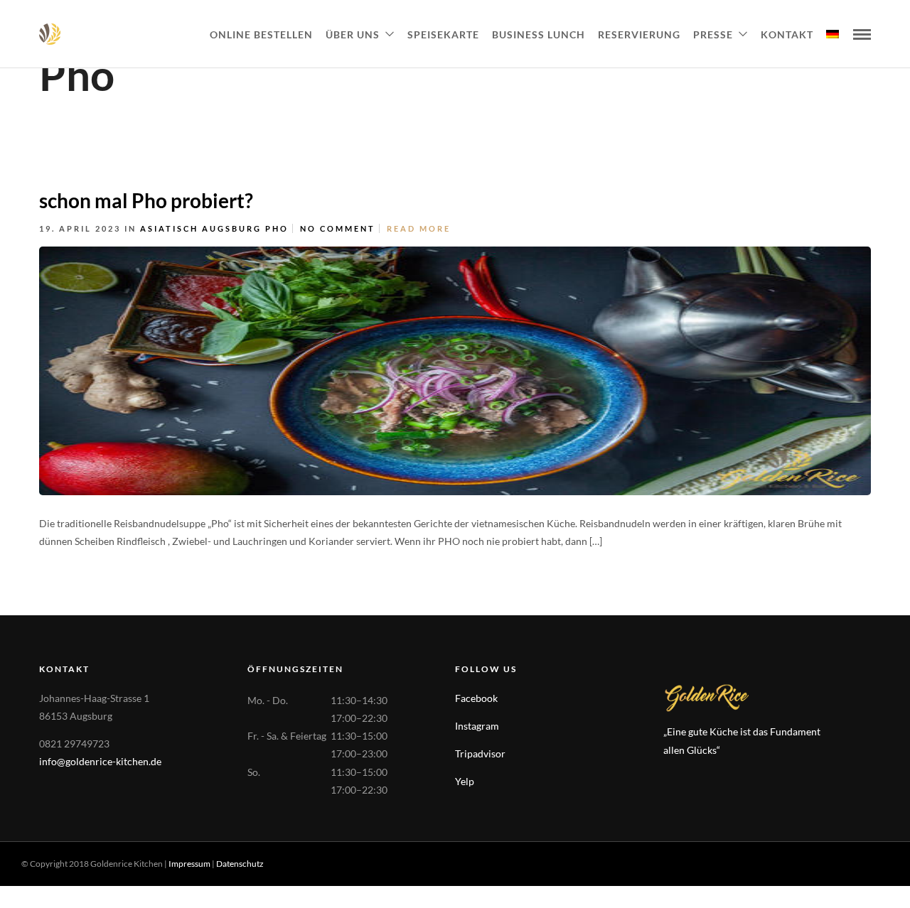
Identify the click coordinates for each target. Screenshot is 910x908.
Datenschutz (240, 863)
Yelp (464, 781)
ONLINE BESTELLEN (261, 34)
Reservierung (639, 34)
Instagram (477, 726)
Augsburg (232, 228)
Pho (277, 228)
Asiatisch (169, 228)
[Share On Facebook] (879, 537)
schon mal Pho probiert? (146, 200)
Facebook (476, 698)
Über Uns (353, 34)
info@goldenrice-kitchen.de (100, 761)
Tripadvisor (480, 753)
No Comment (337, 228)
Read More (419, 228)
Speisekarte (443, 34)
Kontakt (787, 34)
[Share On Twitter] (901, 537)
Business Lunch (538, 34)
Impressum (189, 863)
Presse (713, 34)
